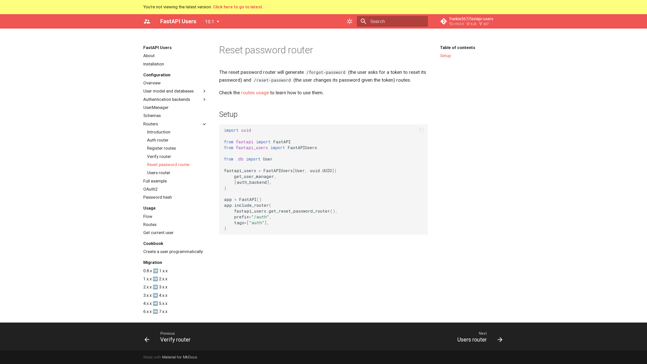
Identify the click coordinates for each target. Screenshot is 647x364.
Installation (153, 63)
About (149, 55)
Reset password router (168, 164)
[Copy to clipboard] (421, 130)
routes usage (255, 93)
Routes (149, 224)
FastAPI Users (157, 47)
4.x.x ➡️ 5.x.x (155, 303)
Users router (158, 172)
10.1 (209, 22)
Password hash (157, 197)
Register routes (161, 148)
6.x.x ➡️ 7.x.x (155, 311)
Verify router (159, 156)
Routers (150, 123)
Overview (152, 82)
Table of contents (457, 47)
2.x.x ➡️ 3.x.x (155, 286)
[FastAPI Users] (147, 21)
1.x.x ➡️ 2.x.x (155, 278)
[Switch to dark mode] (349, 21)
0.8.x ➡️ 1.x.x (155, 270)
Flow (147, 216)
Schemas (152, 115)
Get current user (158, 232)
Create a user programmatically (173, 251)
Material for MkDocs (179, 357)
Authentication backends (166, 99)
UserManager (156, 107)
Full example (155, 181)
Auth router (158, 140)
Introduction (158, 131)
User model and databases (168, 91)
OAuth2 (150, 189)
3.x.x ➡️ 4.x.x (155, 295)
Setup (445, 55)
